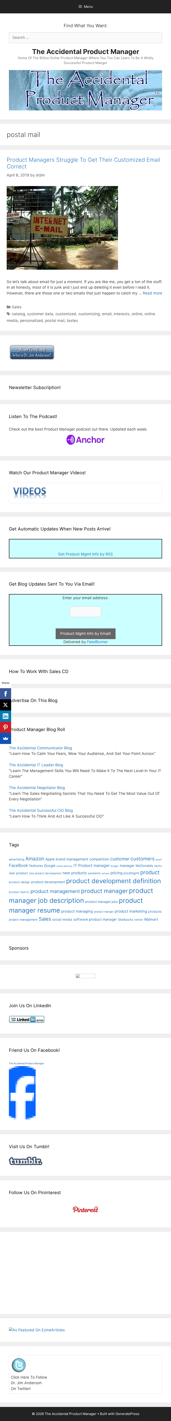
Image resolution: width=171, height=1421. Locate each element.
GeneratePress (127, 1414)
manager (127, 866)
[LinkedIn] (5, 716)
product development (48, 882)
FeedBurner (97, 642)
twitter (138, 919)
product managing (77, 911)
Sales (17, 307)
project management (23, 919)
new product (18, 873)
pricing (116, 872)
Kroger (115, 866)
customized (65, 314)
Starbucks (125, 919)
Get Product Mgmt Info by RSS (85, 554)
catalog (18, 314)
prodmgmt (131, 873)
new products (75, 873)
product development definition (113, 881)
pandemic (94, 873)
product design (19, 882)
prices (105, 873)
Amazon (34, 859)
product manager (104, 890)
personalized (31, 320)
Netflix (158, 866)
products (154, 911)
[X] (5, 704)
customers (142, 859)
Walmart (151, 919)
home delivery (64, 866)
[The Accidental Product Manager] (22, 1118)
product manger (104, 911)
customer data (40, 314)
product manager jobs (101, 901)
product (149, 872)
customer (119, 859)
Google (49, 866)
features (36, 866)
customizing (89, 314)
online (137, 314)
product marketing (131, 911)
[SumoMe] (5, 738)
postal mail (55, 320)
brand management (72, 859)
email (107, 314)
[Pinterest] (5, 727)
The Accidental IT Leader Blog (36, 765)
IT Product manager (91, 865)
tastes (72, 320)
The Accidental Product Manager (85, 52)
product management (55, 891)
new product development (45, 873)
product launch (19, 892)
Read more (152, 293)
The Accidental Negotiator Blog (37, 787)
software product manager (95, 919)
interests (121, 314)
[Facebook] (5, 693)
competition (99, 859)
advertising (16, 859)
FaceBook (18, 865)
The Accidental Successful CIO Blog (41, 810)
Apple (50, 859)
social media (62, 919)
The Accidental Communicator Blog (40, 748)
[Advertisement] (46, 1272)
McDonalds (144, 866)
